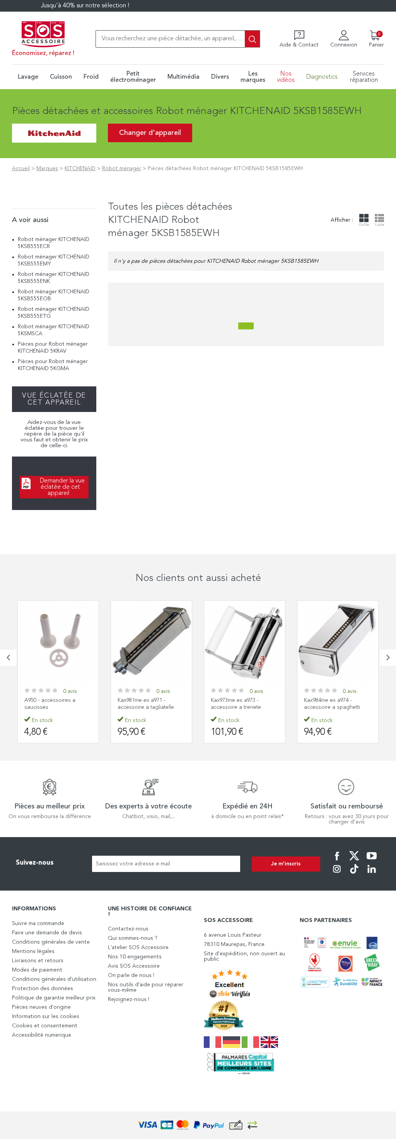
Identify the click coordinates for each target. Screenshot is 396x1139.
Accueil (21, 168)
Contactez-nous (128, 929)
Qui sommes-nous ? (132, 938)
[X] (354, 861)
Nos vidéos (286, 77)
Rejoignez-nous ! (128, 999)
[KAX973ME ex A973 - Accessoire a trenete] (244, 641)
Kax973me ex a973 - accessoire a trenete (236, 704)
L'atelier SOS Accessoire (138, 947)
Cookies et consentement (44, 1026)
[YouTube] (372, 861)
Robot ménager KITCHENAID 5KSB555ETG (53, 313)
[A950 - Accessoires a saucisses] (58, 641)
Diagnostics (322, 77)
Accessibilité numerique (41, 1035)
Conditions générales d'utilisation (54, 979)
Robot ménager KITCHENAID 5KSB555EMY (53, 260)
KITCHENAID (80, 168)
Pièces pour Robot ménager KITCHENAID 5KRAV (53, 347)
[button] (8, 658)
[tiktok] (354, 874)
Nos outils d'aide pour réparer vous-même (145, 987)
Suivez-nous (35, 863)
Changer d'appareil (150, 132)
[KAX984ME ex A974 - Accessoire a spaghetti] (337, 641)
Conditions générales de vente (51, 942)
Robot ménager (121, 168)
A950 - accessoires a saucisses (49, 704)
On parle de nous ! (131, 975)
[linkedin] (372, 874)
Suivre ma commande (38, 923)
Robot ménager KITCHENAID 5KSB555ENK (53, 278)
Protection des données (42, 988)
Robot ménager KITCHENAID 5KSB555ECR (53, 243)
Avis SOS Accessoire (134, 966)
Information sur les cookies (45, 1016)
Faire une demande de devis (47, 933)
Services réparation (364, 77)
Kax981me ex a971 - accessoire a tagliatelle (146, 704)
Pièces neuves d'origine (41, 1007)
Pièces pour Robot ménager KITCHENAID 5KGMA (53, 365)
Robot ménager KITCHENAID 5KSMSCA (53, 330)
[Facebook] (337, 861)
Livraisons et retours (37, 960)
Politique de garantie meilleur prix (54, 998)
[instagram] (337, 874)
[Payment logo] (198, 1125)
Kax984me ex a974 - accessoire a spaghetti (332, 704)
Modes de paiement (37, 970)
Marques (47, 168)
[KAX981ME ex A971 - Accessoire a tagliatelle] (151, 641)
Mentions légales (33, 951)
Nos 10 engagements (135, 957)
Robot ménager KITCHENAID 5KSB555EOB (53, 295)
